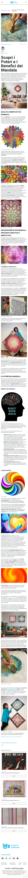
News (9, 10)
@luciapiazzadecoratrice (6, 736)
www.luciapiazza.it (17, 736)
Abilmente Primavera (11, 689)
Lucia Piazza (5, 53)
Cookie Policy (20, 863)
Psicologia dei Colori (11, 597)
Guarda (14, 776)
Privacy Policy (24, 863)
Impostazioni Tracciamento (4, 863)
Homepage (3, 10)
